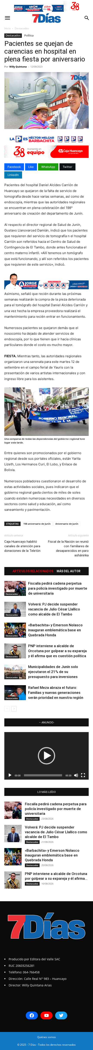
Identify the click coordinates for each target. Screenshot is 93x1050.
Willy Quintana (18, 66)
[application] (46, 756)
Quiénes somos (46, 1037)
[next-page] (14, 708)
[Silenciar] (76, 775)
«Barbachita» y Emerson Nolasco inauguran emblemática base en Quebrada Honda (55, 630)
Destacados (22, 28)
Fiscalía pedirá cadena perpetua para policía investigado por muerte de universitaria (57, 588)
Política (29, 35)
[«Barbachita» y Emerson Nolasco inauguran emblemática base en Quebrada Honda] (15, 630)
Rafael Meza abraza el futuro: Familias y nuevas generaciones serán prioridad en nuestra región (55, 692)
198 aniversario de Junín (37, 523)
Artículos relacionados (33, 571)
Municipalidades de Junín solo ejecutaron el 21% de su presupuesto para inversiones (53, 672)
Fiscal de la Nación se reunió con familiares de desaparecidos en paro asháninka (68, 548)
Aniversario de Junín (66, 523)
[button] (7, 18)
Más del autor (68, 571)
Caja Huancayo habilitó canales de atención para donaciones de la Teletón (22, 546)
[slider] (43, 775)
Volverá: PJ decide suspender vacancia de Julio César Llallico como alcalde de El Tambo (54, 609)
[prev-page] (7, 708)
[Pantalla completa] (83, 775)
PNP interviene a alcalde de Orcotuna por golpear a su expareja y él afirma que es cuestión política (57, 651)
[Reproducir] (10, 775)
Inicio (7, 28)
